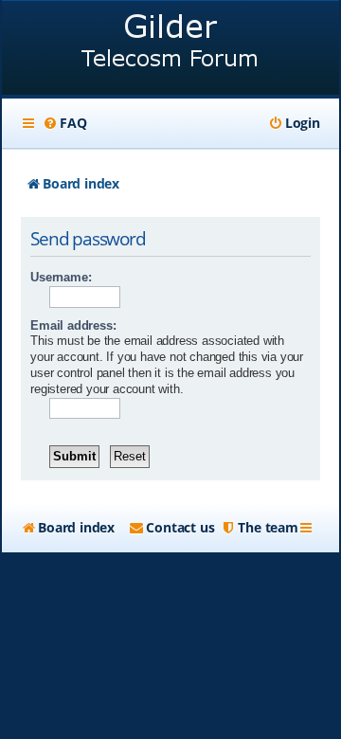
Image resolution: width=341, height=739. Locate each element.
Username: (60, 277)
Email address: (73, 325)
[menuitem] (64, 123)
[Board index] (170, 50)
